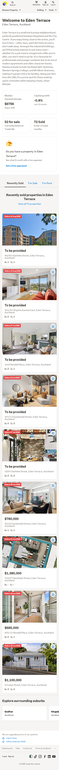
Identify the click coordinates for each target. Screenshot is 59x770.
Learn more (11, 738)
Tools (51, 10)
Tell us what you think (16, 741)
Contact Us (27, 748)
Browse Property (10, 10)
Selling (40, 10)
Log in (53, 4)
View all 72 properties (29, 203)
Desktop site (7, 748)
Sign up (45, 4)
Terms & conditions (43, 748)
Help (18, 748)
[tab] (15, 183)
